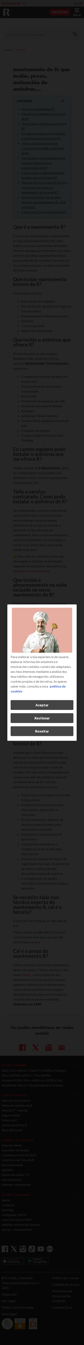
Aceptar (42, 705)
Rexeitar (42, 731)
